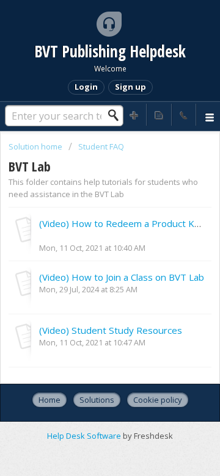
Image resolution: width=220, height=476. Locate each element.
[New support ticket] (134, 115)
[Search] (117, 115)
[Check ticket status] (159, 115)
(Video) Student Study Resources (110, 330)
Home (49, 399)
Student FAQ (101, 146)
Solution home (36, 146)
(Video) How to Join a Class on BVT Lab (121, 277)
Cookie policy (157, 399)
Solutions (96, 399)
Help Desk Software (85, 435)
